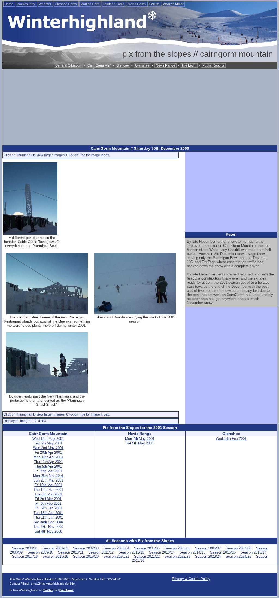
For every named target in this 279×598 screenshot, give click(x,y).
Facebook (66, 590)
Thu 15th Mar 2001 (48, 490)
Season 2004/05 (147, 548)
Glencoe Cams (66, 4)
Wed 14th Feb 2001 (231, 439)
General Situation (68, 65)
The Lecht (188, 65)
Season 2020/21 (116, 556)
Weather (45, 4)
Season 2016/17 (253, 552)
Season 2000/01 (25, 548)
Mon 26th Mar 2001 (48, 476)
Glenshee (142, 65)
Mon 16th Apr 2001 (48, 457)
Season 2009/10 (40, 552)
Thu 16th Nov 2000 (48, 527)
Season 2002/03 (86, 548)
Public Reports (213, 65)
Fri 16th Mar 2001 (48, 485)
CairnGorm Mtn (98, 65)
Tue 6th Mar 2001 (48, 494)
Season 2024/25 (238, 556)
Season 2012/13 (131, 552)
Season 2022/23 (177, 556)
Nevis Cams (137, 4)
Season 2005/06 (177, 548)
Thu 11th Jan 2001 (48, 517)
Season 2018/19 (55, 556)
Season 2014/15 (192, 552)
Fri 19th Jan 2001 (48, 508)
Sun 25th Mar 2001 (48, 480)
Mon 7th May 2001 (139, 439)
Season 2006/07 (208, 548)
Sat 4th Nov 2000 (48, 531)
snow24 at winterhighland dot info (53, 583)
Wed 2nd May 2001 (48, 448)
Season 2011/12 (101, 552)
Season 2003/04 (116, 548)
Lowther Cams (114, 4)
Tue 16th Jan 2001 (48, 513)
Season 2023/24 (208, 556)
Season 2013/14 (162, 552)
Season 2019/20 (86, 556)
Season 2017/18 (25, 556)
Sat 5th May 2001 (48, 443)
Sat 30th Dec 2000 (48, 522)
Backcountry (26, 4)
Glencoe (122, 65)
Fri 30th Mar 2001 (48, 471)
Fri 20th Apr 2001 (48, 452)
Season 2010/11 (70, 552)
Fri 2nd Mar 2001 (48, 499)
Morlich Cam (90, 4)
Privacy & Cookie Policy (191, 579)
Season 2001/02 (55, 548)
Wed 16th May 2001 (48, 439)
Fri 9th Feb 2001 (48, 503)
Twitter (48, 590)
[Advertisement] (139, 107)
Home (9, 4)
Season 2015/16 (223, 552)
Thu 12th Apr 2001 (48, 462)
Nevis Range (165, 65)
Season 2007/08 (238, 548)
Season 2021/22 (147, 556)
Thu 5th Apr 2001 (48, 466)
